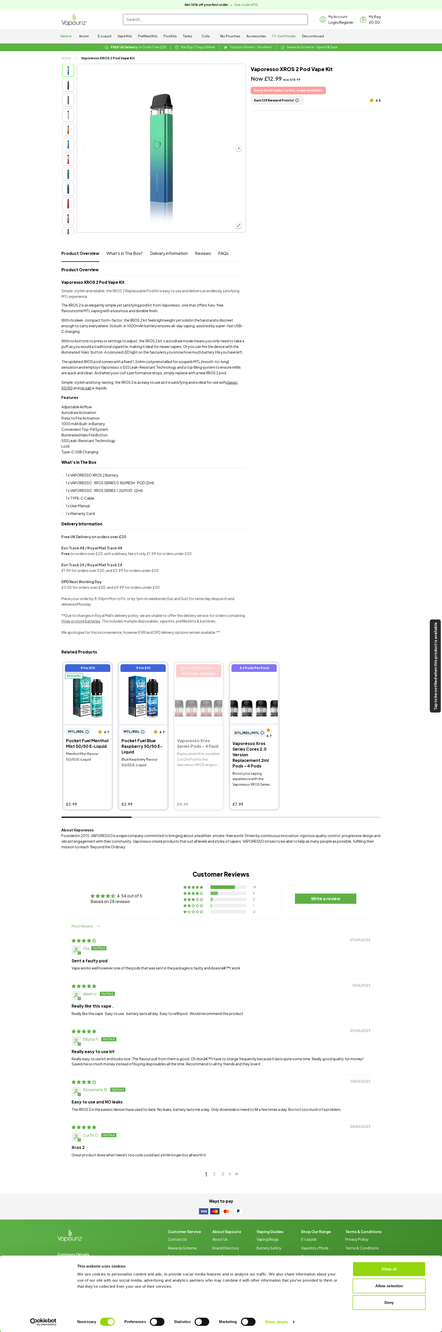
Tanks (187, 36)
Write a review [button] (325, 898)
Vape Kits (124, 36)
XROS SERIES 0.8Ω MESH (114, 482)
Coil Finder (286, 36)
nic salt (86, 388)
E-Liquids (309, 1239)
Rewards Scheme (182, 1248)
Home (66, 58)
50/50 (67, 388)
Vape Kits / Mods (314, 1248)
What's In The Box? (124, 253)
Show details (276, 1322)
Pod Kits (170, 36)
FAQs (223, 253)
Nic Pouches (230, 36)
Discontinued (313, 36)
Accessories (256, 36)
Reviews (203, 253)
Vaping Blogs (268, 1239)
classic (231, 382)
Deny (389, 1302)
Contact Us (177, 1239)
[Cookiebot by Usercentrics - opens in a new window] (43, 1322)
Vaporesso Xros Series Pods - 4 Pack (196, 668)
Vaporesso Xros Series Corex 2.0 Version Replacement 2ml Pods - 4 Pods (253, 674)
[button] (372, 100)
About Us (220, 1239)
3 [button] (223, 1174)
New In (66, 36)
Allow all (389, 1269)
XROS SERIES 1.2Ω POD (113, 490)
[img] (84, 940)
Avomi (84, 36)
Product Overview (80, 253)
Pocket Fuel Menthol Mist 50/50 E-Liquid (83, 668)
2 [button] (214, 1174)
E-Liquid (104, 36)
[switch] (157, 1322)
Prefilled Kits (148, 36)
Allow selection (389, 1286)
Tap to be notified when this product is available (435, 666)
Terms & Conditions (362, 1248)
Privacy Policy (357, 1239)
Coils (206, 36)
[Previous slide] (83, 148)
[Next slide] (238, 148)
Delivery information (169, 253)
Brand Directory (225, 1248)
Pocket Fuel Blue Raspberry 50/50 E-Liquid (138, 671)
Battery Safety (269, 1248)
